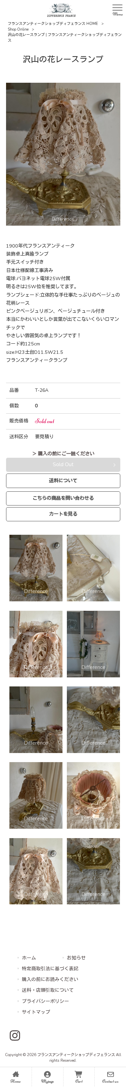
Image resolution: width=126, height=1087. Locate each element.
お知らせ (76, 958)
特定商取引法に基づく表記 (50, 969)
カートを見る (63, 514)
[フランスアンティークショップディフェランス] (61, 9)
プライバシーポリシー (45, 1001)
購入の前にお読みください (50, 979)
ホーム (29, 958)
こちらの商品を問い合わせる (63, 498)
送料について (63, 480)
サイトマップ (36, 1012)
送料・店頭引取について (48, 990)
